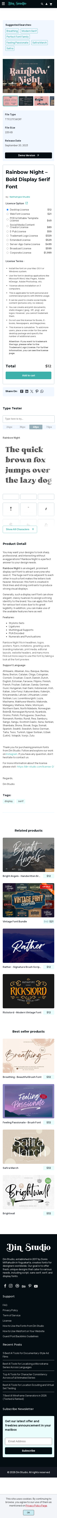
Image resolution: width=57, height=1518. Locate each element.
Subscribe (28, 1450)
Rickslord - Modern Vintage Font (22, 1012)
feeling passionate (17, 42)
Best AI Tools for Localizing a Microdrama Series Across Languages (25, 1365)
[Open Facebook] (5, 1286)
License (7, 1320)
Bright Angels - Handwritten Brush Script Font (22, 876)
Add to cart (28, 375)
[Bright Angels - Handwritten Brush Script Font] (28, 855)
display (9, 801)
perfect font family (18, 36)
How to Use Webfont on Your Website (24, 1331)
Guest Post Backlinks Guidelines (20, 1336)
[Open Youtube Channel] (36, 1286)
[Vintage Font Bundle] (28, 900)
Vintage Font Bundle (15, 921)
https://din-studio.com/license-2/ (35, 766)
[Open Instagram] (11, 1286)
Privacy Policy (10, 1310)
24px (9, 427)
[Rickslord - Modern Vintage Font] (28, 991)
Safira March (10, 1168)
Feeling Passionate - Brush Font (22, 1122)
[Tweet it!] (31, 391)
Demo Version (27, 155)
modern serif (29, 31)
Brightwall (9, 1213)
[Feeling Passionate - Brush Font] (28, 1101)
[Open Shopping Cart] (50, 4)
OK (28, 1512)
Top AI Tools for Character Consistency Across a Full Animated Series (25, 1376)
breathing (12, 31)
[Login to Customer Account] (46, 4)
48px (36, 427)
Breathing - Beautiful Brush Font (22, 1077)
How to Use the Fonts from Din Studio (23, 1325)
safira (10, 48)
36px (22, 427)
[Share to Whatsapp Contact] (41, 391)
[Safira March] (28, 1147)
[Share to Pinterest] (36, 391)
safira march (39, 42)
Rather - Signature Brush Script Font (22, 967)
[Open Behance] (24, 1286)
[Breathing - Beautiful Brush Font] (28, 1056)
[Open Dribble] (17, 1286)
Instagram (11, 754)
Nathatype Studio (20, 196)
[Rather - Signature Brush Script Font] (28, 946)
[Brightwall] (28, 1192)
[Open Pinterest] (29, 1286)
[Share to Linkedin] (26, 391)
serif (20, 801)
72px (49, 427)
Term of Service (12, 1315)
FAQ (5, 1305)
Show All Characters (17, 529)
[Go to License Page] (26, 203)
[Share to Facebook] (21, 391)
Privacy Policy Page (36, 1505)
